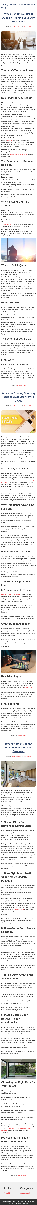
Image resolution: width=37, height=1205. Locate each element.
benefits (9, 140)
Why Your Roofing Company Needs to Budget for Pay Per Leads (18, 397)
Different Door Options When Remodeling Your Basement (19, 748)
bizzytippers (28, 26)
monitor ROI (28, 688)
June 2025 (7, 1193)
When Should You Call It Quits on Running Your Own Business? (18, 18)
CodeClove (25, 1203)
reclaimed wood (19, 910)
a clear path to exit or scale (18, 154)
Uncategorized (21, 385)
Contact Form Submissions (10, 594)
